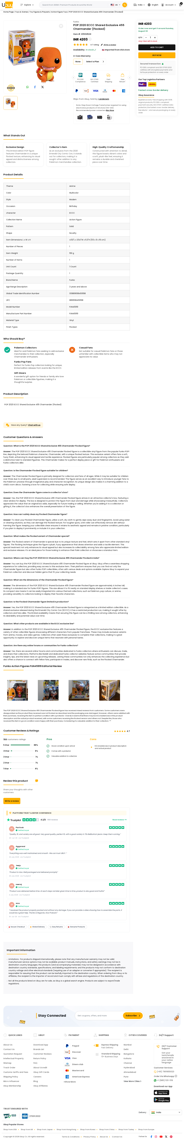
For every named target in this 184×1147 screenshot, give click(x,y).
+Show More (70, 1081)
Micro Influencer (11, 1081)
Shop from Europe (146, 1129)
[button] (139, 5)
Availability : (79, 49)
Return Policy (39, 1058)
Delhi (126, 1049)
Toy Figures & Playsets (40, 12)
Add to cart (157, 47)
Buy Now (110, 110)
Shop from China (106, 1129)
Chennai (128, 1063)
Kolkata (127, 1058)
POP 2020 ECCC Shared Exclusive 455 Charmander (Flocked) (96, 12)
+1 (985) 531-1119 (165, 1080)
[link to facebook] (35, 87)
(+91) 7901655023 (165, 1071)
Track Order (9, 1067)
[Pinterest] (171, 1137)
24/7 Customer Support (169, 1047)
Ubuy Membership (12, 1085)
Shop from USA (10, 1129)
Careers (37, 1076)
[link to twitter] (42, 87)
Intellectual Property (13, 1058)
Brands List (38, 1049)
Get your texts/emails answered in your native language (168, 1058)
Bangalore (129, 1054)
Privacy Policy (90, 1136)
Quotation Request (12, 1054)
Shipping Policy (10, 1076)
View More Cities (132, 1081)
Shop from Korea (87, 1129)
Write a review (12, 801)
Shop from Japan (45, 1129)
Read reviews (118, 819)
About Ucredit (40, 1067)
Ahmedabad (130, 1072)
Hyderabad (129, 1067)
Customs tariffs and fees (15, 1072)
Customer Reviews (42, 1054)
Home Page (8, 12)
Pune (126, 1076)
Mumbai (127, 1044)
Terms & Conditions (70, 1136)
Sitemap (7, 1063)
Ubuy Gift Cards (41, 1072)
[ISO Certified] (30, 1116)
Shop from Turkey (126, 1129)
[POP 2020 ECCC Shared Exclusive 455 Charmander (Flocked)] (35, 56)
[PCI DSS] (9, 1116)
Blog (35, 1081)
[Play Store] (162, 1100)
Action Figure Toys (59, 12)
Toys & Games (21, 12)
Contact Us (9, 1049)
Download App (40, 1044)
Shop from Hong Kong (66, 1129)
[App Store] (162, 1093)
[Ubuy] (7, 4)
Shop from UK (27, 1129)
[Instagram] (156, 1137)
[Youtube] (161, 1137)
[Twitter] (166, 1137)
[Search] (124, 5)
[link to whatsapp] (27, 87)
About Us (7, 1044)
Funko (76, 21)
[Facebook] (152, 1137)
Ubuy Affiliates (40, 1085)
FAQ (35, 1063)
